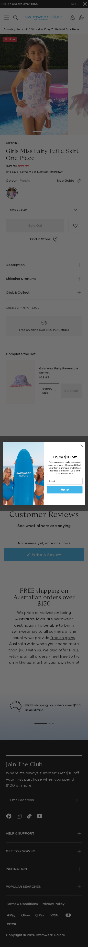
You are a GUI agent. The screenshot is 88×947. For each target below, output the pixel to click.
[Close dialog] (81, 445)
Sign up (65, 489)
